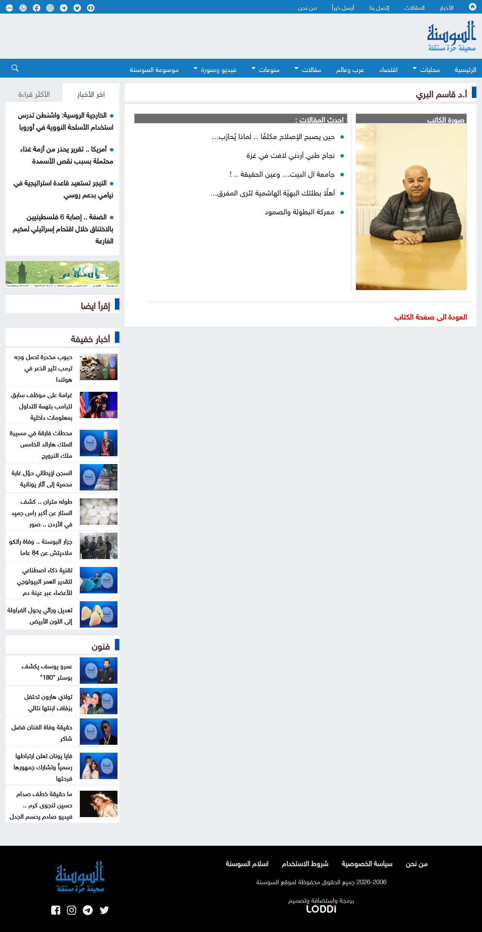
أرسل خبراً (343, 7)
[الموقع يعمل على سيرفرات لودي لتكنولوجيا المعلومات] (321, 907)
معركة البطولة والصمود (300, 210)
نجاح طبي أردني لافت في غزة (291, 153)
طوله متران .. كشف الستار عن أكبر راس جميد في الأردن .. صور (41, 512)
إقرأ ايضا (95, 304)
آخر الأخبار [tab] (91, 92)
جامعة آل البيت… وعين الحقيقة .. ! (282, 172)
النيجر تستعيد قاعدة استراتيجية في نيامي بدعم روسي (63, 188)
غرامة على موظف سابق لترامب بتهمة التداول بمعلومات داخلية (41, 405)
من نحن (307, 7)
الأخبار (447, 7)
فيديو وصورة (218, 68)
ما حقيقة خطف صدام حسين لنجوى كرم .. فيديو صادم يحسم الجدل (41, 804)
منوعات (269, 68)
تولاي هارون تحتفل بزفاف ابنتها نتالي (48, 701)
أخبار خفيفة (90, 337)
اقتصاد (388, 68)
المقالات (414, 7)
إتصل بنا (379, 7)
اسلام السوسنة (247, 862)
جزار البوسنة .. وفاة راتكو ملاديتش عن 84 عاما (40, 546)
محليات (430, 68)
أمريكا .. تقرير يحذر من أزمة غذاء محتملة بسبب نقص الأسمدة (66, 154)
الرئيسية (465, 68)
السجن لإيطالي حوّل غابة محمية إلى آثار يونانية (42, 477)
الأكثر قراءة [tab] (34, 92)
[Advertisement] (199, 36)
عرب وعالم (350, 68)
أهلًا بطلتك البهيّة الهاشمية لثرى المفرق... (272, 191)
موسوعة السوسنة (154, 68)
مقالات (311, 68)
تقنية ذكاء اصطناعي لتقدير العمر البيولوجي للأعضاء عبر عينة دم (44, 580)
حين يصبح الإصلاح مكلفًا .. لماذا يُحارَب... (273, 134)
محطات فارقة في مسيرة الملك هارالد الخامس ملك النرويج (41, 443)
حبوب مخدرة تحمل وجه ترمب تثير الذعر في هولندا (43, 367)
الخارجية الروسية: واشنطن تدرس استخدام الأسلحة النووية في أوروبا (65, 120)
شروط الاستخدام (305, 862)
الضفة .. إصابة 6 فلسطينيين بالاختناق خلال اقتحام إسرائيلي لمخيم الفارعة (63, 227)
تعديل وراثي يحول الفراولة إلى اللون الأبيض (40, 614)
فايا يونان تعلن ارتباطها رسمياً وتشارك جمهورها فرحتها (43, 766)
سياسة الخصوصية (367, 862)
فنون (101, 644)
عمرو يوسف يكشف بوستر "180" (47, 670)
